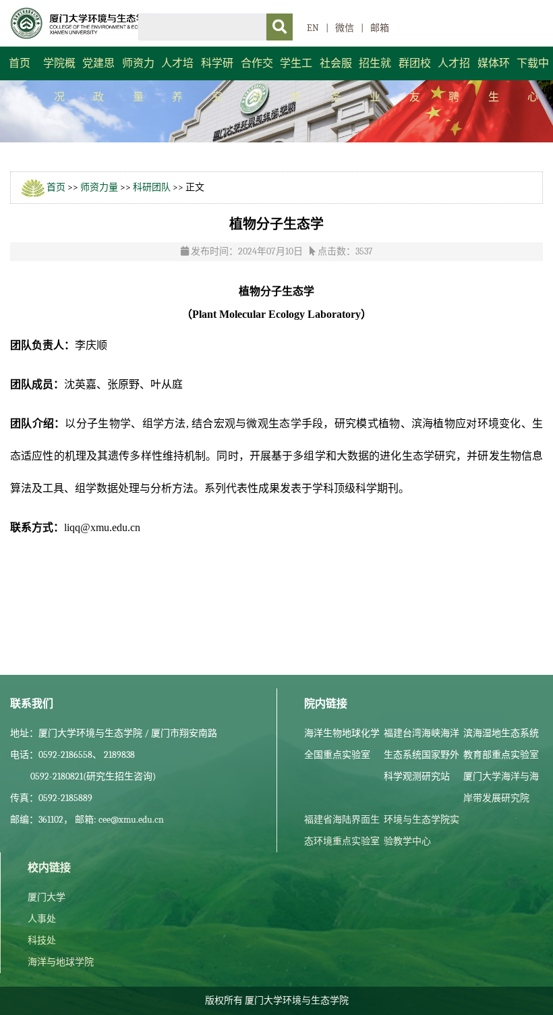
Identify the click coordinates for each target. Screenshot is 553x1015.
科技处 (42, 940)
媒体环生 (493, 80)
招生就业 (375, 80)
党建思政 (98, 80)
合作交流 (257, 80)
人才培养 (177, 80)
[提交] (279, 26)
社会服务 (336, 80)
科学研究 (217, 80)
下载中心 (533, 80)
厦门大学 (46, 897)
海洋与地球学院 (61, 962)
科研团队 (152, 187)
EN (313, 28)
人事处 (42, 919)
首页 (19, 63)
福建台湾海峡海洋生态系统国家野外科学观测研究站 (421, 755)
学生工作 (296, 80)
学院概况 (59, 80)
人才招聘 (454, 80)
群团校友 (415, 80)
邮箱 (379, 28)
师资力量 (138, 80)
